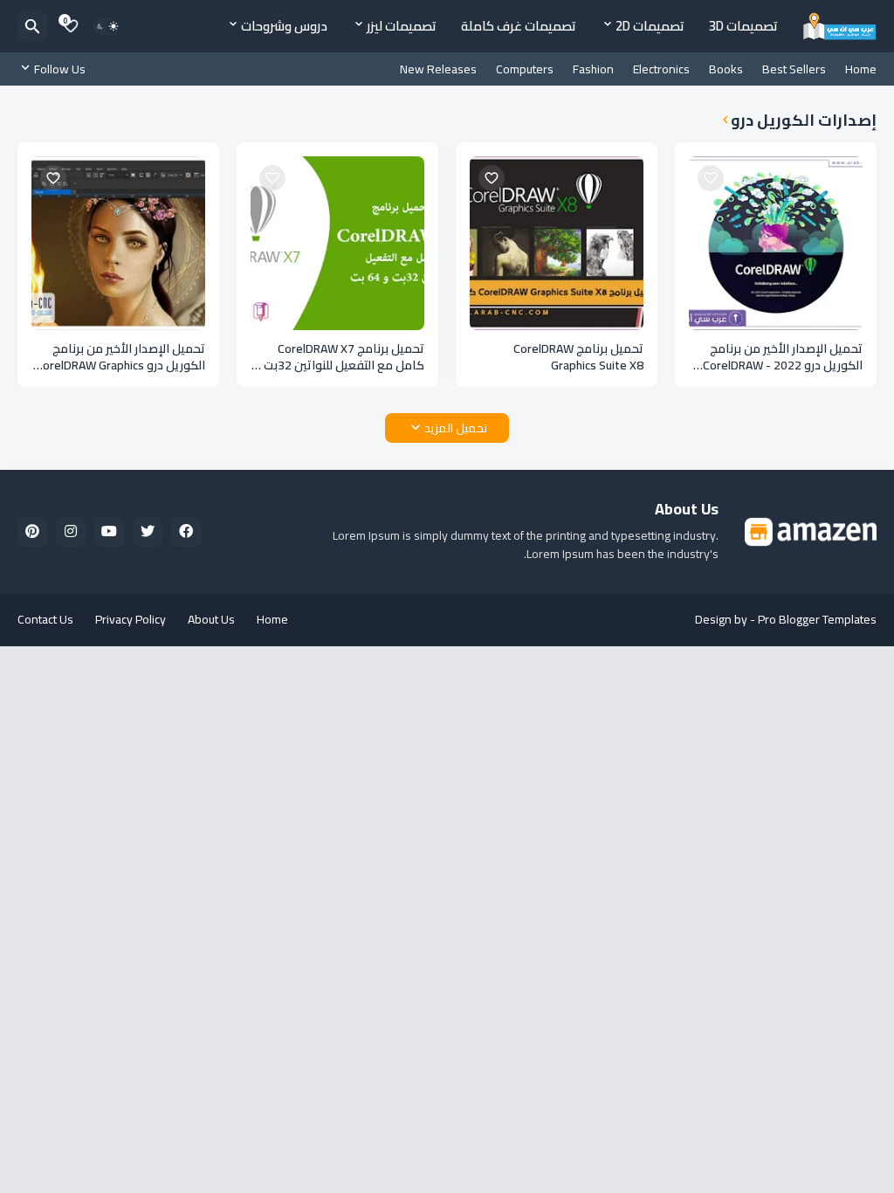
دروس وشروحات (284, 25)
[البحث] (32, 26)
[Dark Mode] (107, 26)
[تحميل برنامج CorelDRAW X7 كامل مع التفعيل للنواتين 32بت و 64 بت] (337, 243)
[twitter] (147, 532)
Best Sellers (794, 69)
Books (726, 69)
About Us (211, 619)
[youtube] (109, 532)
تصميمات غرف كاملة (518, 25)
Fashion (593, 69)
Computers (525, 69)
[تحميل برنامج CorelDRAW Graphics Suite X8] (556, 243)
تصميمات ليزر (402, 25)
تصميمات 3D (743, 25)
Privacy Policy (130, 619)
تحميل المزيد (455, 428)
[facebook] (186, 532)
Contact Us (45, 619)
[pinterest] (32, 532)
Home (861, 69)
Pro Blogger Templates (817, 619)
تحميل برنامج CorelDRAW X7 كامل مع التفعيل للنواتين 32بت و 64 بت (339, 357)
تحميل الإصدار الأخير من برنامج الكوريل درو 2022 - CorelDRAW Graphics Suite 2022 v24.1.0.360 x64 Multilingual (777, 357)
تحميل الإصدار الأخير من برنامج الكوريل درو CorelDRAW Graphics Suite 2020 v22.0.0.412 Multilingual (120, 357)
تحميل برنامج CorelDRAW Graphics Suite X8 (578, 357)
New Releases (438, 69)
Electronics (661, 69)
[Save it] (711, 178)
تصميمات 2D (649, 25)
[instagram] (71, 532)
